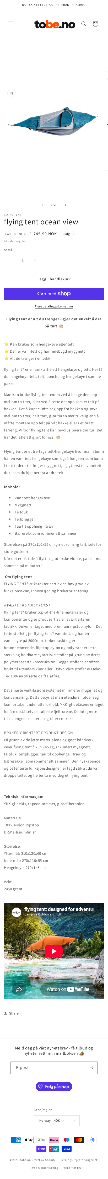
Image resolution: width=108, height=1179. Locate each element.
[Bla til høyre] (65, 205)
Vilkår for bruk (73, 1168)
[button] (10, 24)
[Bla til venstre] (42, 205)
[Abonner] (91, 1068)
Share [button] (14, 1013)
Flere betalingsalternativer (54, 306)
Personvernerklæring (44, 1168)
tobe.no (25, 1159)
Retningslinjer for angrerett (80, 1160)
